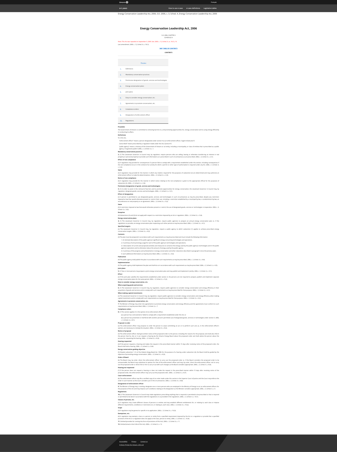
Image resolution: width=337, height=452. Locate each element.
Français (214, 2)
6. (120, 98)
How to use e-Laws (175, 8)
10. (121, 121)
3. (120, 80)
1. (120, 69)
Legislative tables (210, 8)
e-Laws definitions (193, 8)
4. (120, 86)
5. (120, 92)
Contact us (144, 442)
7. (120, 103)
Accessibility (123, 442)
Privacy (134, 442)
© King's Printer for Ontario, (131, 445)
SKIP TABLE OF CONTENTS (168, 48)
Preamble (143, 63)
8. (120, 109)
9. (120, 115)
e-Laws (123, 8)
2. (120, 74)
